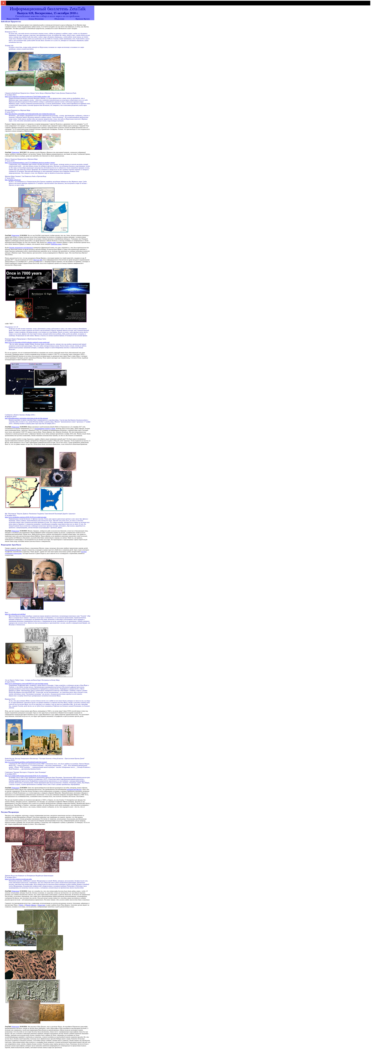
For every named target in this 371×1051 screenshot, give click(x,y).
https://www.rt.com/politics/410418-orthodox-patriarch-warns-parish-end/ (27, 342)
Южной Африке (30, 905)
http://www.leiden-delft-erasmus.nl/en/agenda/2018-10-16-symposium (26, 776)
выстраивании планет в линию (45, 428)
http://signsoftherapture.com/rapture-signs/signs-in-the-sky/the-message (26, 418)
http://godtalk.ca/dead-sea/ (13, 180)
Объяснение (15, 152)
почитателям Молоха (74, 789)
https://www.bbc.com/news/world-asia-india (18, 879)
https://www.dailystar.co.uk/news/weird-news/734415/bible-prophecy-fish (27, 96)
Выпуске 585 (38, 260)
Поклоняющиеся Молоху (13, 550)
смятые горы (51, 242)
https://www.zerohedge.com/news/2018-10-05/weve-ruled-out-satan (25, 517)
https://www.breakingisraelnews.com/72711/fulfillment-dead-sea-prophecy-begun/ (30, 162)
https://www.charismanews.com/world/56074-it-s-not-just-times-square (26, 683)
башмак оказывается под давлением (21, 247)
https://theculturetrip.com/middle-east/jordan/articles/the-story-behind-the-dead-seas (30, 114)
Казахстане (41, 905)
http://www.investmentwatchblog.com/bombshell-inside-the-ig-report (26, 762)
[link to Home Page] (3, 5)
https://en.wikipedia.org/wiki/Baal (15, 614)
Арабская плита (56, 244)
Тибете (21, 905)
